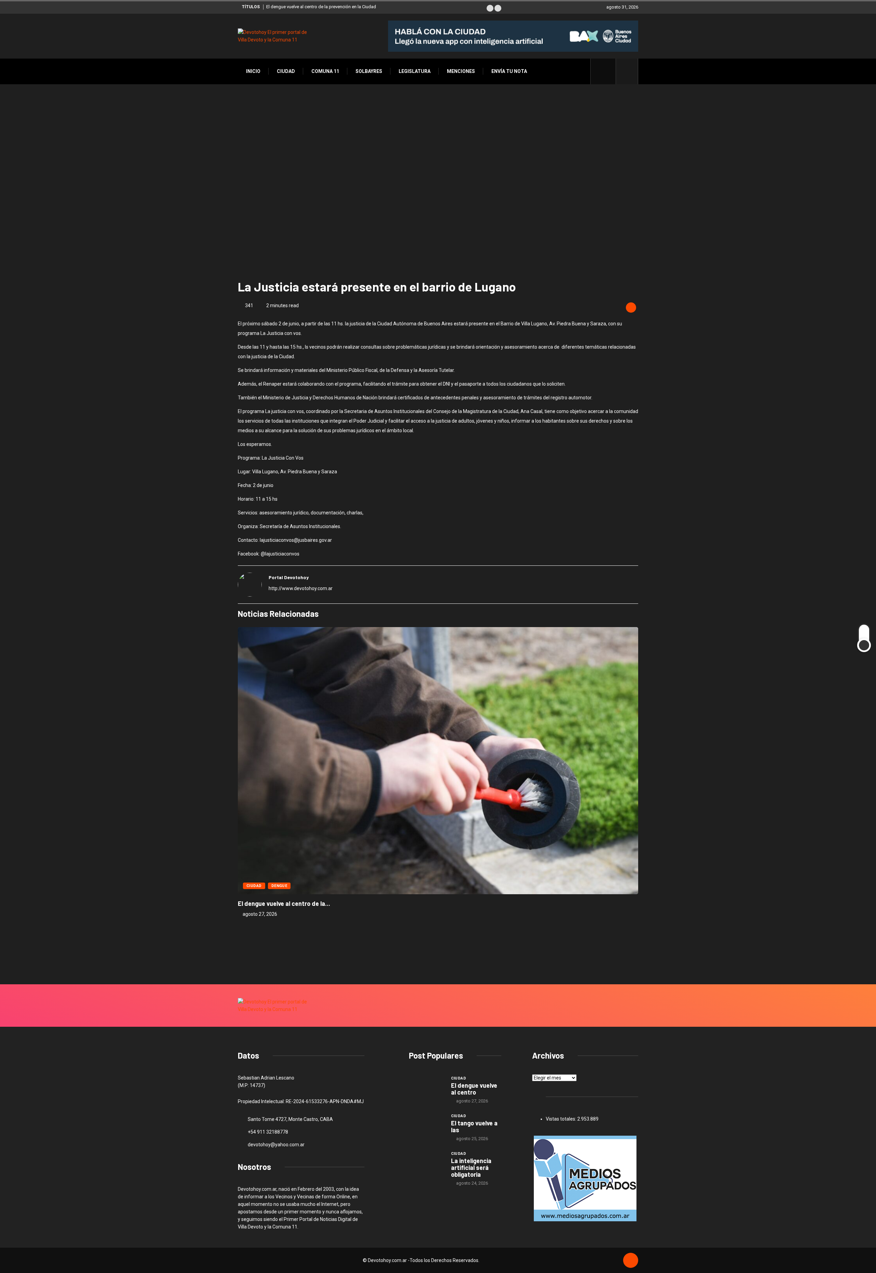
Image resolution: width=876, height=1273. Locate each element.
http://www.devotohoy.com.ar (301, 588)
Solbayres (369, 71)
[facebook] (607, 71)
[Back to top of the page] (631, 1260)
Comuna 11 (325, 71)
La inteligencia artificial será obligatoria (471, 1167)
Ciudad (286, 71)
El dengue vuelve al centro (474, 1089)
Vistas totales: (561, 1119)
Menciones (461, 71)
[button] (490, 8)
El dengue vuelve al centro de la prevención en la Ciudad (321, 6)
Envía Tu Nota (509, 71)
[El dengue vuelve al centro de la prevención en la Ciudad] (426, 1088)
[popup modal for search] (627, 71)
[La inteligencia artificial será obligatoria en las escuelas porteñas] (426, 1163)
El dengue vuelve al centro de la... (284, 903)
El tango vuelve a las (474, 1126)
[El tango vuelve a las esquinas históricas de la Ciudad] (426, 1126)
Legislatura (414, 71)
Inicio (253, 71)
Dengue (279, 886)
